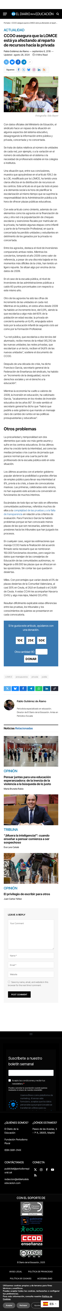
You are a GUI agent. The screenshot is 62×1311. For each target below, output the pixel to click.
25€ (31, 640)
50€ (42, 640)
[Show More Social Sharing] (29, 62)
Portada (7, 23)
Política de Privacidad (40, 1271)
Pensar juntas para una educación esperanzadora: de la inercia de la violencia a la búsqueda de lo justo (27, 780)
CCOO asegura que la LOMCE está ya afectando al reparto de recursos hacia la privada (30, 40)
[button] (31, 1033)
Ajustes (37, 1305)
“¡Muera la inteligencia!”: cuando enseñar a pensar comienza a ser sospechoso (27, 839)
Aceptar (9, 1305)
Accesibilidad (44, 1278)
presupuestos (22, 677)
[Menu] (5, 14)
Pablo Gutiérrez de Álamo (16, 51)
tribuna (11, 829)
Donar (31, 659)
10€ (20, 640)
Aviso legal (15, 1271)
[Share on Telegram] (23, 62)
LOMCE (8, 677)
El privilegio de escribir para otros (27, 894)
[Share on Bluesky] (12, 62)
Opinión (10, 771)
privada (35, 677)
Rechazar (23, 1305)
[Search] (57, 14)
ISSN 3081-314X (13, 1150)
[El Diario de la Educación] (32, 14)
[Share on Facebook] (18, 62)
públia (44, 677)
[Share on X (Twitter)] (6, 62)
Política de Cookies (20, 1278)
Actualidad (14, 30)
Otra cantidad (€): (25, 651)
